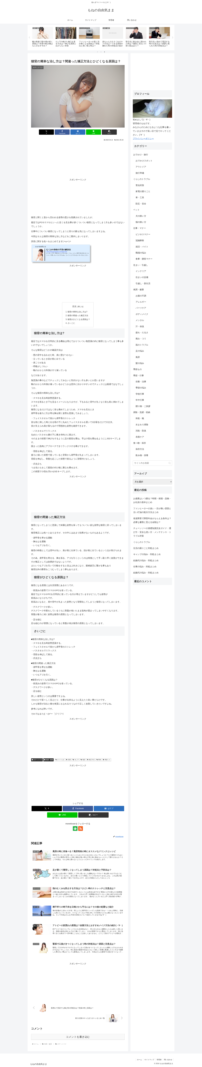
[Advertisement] (78, 159)
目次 (74, 306)
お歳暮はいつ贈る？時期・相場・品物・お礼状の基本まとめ (152, 500)
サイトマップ (149, 1060)
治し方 (76, 760)
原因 (69, 760)
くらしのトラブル (141, 542)
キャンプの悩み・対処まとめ (147, 554)
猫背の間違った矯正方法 (78, 315)
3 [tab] (104, 52)
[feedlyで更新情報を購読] (75, 828)
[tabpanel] (43, 37)
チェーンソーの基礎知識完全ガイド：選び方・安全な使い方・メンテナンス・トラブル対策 (152, 532)
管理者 (159, 1060)
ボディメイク (38, 760)
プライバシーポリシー (143, 138)
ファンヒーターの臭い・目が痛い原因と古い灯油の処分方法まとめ (152, 510)
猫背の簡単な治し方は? (77, 312)
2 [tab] (101, 52)
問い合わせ (168, 1060)
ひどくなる (60, 760)
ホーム (139, 1060)
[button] (109, 132)
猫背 (83, 760)
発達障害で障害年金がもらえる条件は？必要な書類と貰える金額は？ (152, 520)
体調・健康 (49, 760)
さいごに (71, 323)
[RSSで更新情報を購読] (80, 828)
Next (172, 37)
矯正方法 (92, 760)
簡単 (99, 760)
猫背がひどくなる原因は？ (79, 319)
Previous (29, 37)
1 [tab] (97, 52)
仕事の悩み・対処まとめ (144, 566)
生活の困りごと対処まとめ (146, 548)
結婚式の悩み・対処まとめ (146, 560)
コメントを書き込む (78, 1036)
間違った (107, 760)
